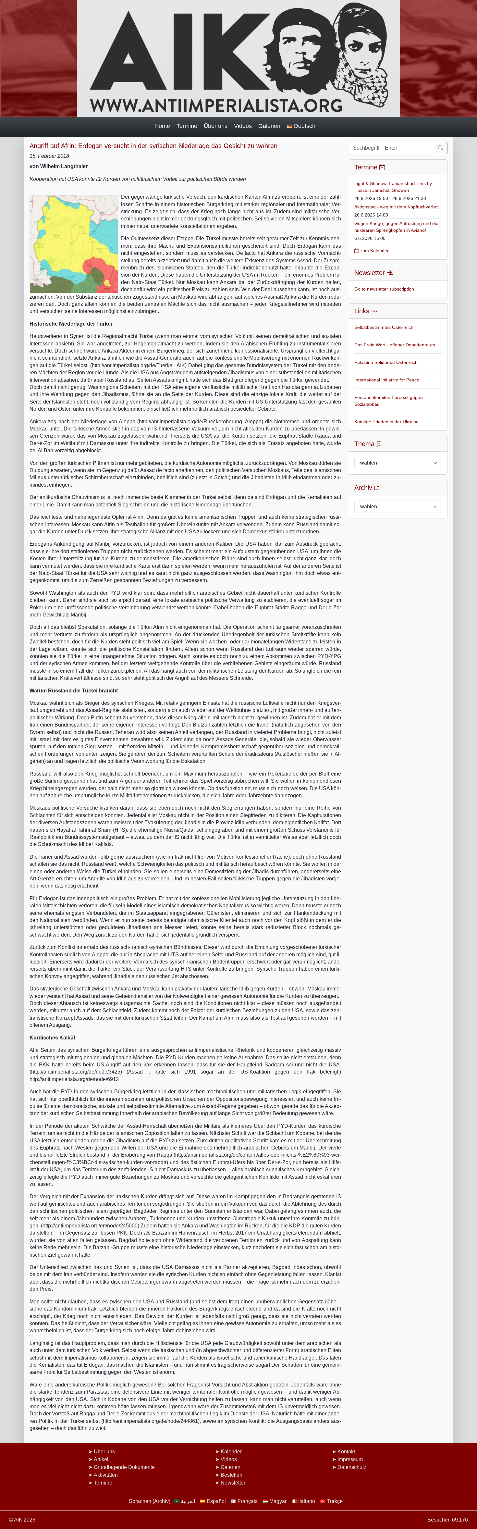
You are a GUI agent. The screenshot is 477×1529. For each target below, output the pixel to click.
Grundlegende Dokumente (124, 1467)
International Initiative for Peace (386, 379)
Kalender (231, 1451)
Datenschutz (351, 1467)
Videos (243, 126)
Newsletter (233, 1482)
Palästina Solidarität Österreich (386, 362)
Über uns (215, 126)
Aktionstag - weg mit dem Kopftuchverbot (396, 206)
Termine (187, 126)
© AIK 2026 (22, 1520)
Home (162, 126)
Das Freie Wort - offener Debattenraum (394, 344)
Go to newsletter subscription (384, 289)
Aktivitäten (106, 1475)
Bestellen (231, 1475)
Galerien (269, 126)
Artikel (101, 1459)
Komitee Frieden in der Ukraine (386, 421)
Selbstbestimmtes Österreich (383, 327)
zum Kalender (374, 250)
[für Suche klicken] (440, 148)
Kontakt (346, 1451)
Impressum (350, 1459)
